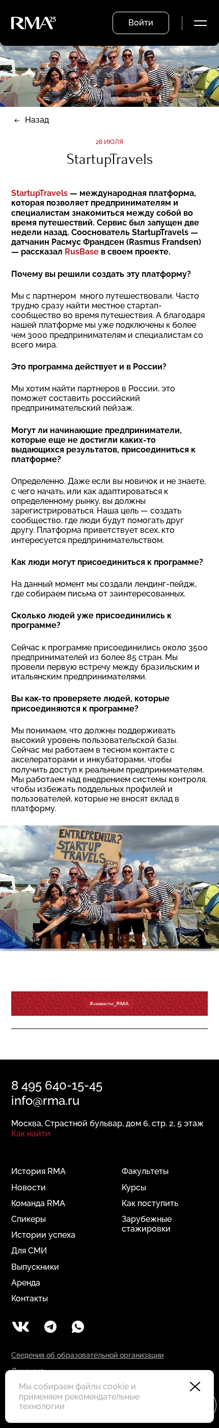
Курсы (134, 1187)
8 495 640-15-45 (56, 1085)
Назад (37, 120)
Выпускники (35, 1267)
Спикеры (28, 1219)
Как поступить (150, 1203)
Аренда (25, 1283)
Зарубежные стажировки (147, 1224)
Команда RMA (38, 1203)
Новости (28, 1187)
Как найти (30, 1133)
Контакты (29, 1298)
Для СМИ (29, 1250)
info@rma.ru (45, 1100)
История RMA (38, 1171)
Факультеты (145, 1171)
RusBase (82, 251)
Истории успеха (43, 1235)
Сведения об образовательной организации (87, 1355)
